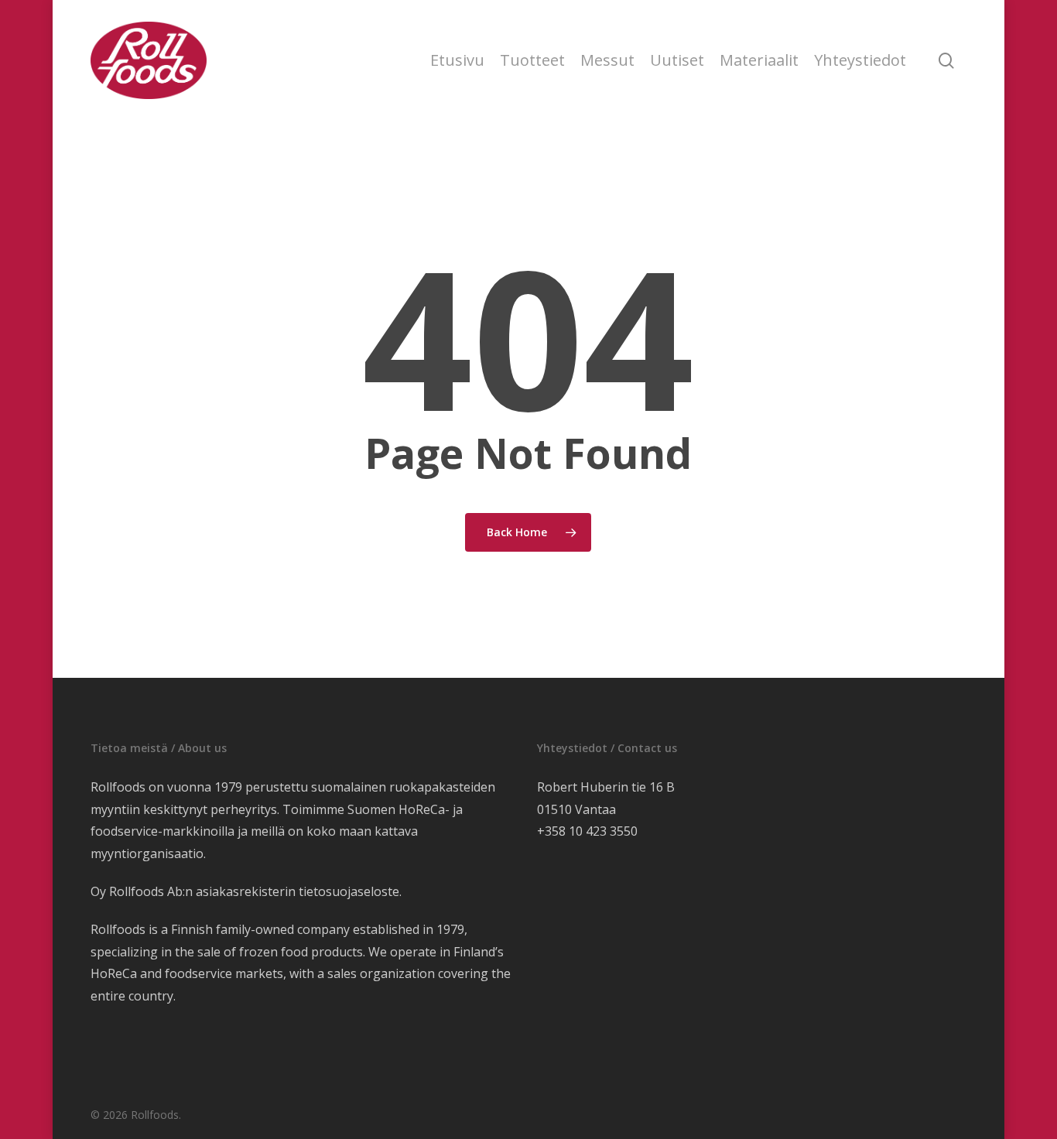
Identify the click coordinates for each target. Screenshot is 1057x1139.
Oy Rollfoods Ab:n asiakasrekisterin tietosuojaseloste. (246, 891)
